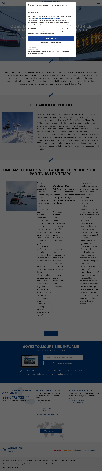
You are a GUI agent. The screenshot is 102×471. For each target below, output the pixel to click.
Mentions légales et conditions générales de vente (44, 51)
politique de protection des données (47, 18)
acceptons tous (51, 38)
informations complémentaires (51, 42)
